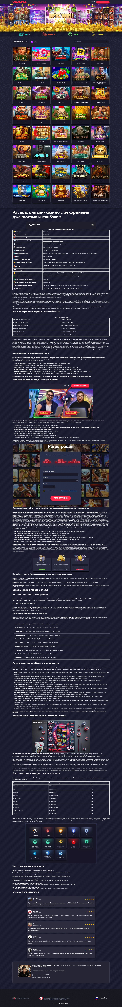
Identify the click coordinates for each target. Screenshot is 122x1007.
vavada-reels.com (18, 331)
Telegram (55, 971)
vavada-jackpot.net (67, 322)
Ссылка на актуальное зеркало (53, 241)
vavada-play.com (66, 319)
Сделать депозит (48, 267)
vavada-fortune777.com (68, 331)
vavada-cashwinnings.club (21, 319)
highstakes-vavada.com (20, 325)
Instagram (62, 971)
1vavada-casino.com (19, 335)
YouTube (49, 971)
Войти (93, 1)
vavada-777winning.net (68, 328)
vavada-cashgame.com (20, 322)
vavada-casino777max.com (69, 335)
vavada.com (47, 238)
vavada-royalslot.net (19, 328)
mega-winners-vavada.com (69, 325)
